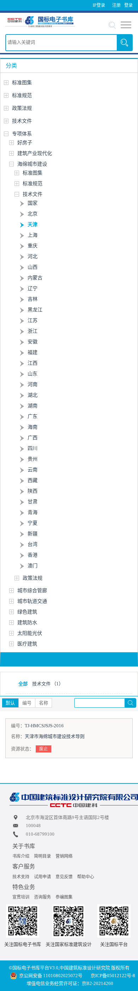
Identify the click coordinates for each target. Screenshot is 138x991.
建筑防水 (27, 622)
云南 (33, 469)
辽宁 (33, 288)
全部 (23, 683)
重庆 (33, 245)
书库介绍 (20, 856)
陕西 (33, 491)
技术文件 (22, 121)
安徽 (33, 341)
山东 (33, 373)
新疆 (33, 533)
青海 (33, 512)
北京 (33, 213)
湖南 (33, 405)
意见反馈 (64, 876)
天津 (33, 224)
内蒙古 (35, 277)
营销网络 (64, 856)
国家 (33, 203)
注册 (116, 5)
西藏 (33, 480)
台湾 (33, 544)
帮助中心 (85, 876)
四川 (33, 448)
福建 (33, 352)
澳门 (33, 565)
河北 (33, 256)
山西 (33, 267)
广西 (33, 437)
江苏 (33, 320)
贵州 (33, 459)
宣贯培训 (20, 897)
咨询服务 (42, 897)
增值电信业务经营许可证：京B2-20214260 (70, 983)
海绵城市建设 (32, 164)
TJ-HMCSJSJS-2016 (44, 725)
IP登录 (99, 5)
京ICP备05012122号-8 (113, 975)
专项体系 (22, 133)
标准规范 (22, 95)
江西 (33, 363)
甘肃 (33, 501)
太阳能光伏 (29, 633)
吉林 (33, 299)
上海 (33, 235)
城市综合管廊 (32, 590)
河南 (33, 384)
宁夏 (33, 523)
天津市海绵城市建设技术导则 (55, 736)
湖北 (33, 395)
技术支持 (20, 876)
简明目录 (42, 856)
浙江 (33, 331)
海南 (33, 427)
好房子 (24, 142)
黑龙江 (35, 309)
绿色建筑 (27, 612)
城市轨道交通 (32, 601)
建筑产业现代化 (34, 153)
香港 (33, 555)
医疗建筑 (27, 644)
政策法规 (22, 108)
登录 (128, 5)
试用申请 (42, 876)
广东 (33, 416)
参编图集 (64, 897)
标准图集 (22, 82)
